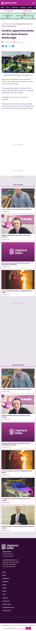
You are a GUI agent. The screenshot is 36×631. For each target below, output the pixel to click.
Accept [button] (28, 628)
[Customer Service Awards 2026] (24, 14)
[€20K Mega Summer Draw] (8, 17)
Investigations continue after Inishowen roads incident (15, 499)
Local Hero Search (8, 15)
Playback (23, 7)
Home (3, 24)
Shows (5, 588)
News (2, 7)
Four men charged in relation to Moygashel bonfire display (17, 291)
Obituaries (15, 7)
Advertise (5, 598)
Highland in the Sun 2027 (22, 18)
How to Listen (7, 604)
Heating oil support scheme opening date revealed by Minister (18, 527)
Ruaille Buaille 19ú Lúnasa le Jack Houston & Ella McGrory (16, 236)
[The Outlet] (32, 17)
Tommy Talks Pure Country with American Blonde (16, 209)
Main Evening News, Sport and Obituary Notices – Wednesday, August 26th (16, 264)
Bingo (4, 591)
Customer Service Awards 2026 (24, 15)
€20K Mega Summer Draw (7, 18)
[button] (3, 46)
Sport (8, 7)
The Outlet (32, 18)
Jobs (4, 594)
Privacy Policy (7, 610)
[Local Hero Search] (8, 14)
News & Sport (9, 24)
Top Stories (9, 42)
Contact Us (6, 601)
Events (30, 7)
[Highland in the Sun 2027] (22, 17)
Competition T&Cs (8, 607)
